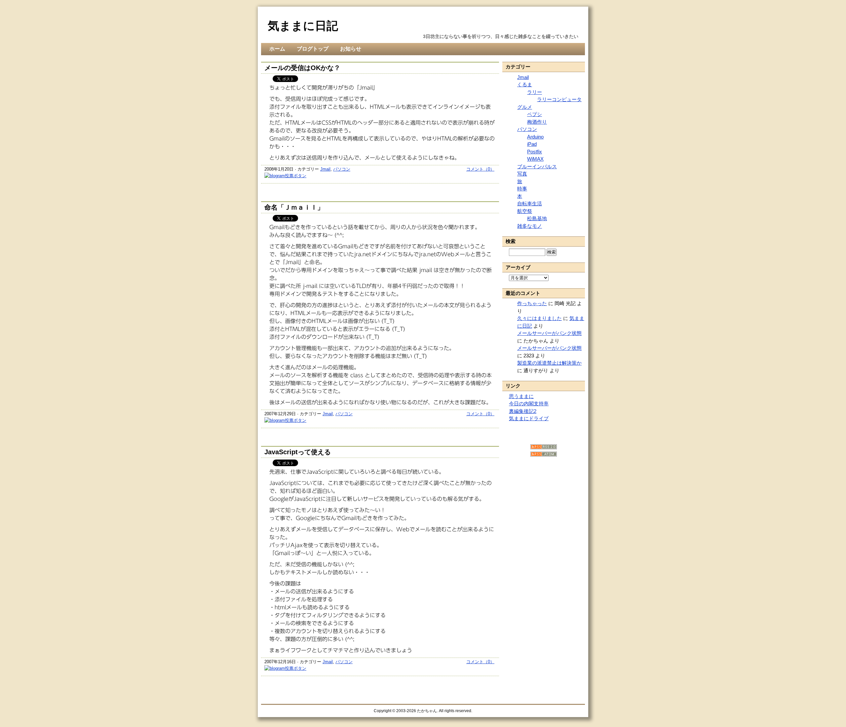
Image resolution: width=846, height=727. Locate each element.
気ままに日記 (303, 25)
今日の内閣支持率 (529, 403)
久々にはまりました (539, 318)
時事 (522, 188)
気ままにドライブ (529, 418)
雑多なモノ (529, 226)
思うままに (521, 396)
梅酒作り (537, 122)
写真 (522, 174)
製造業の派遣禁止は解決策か (549, 363)
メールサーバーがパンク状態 (549, 333)
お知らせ (350, 49)
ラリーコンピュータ (559, 99)
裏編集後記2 (522, 411)
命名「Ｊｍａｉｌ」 (294, 207)
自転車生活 (529, 203)
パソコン (341, 169)
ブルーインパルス (537, 166)
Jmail (325, 169)
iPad (532, 144)
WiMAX (535, 159)
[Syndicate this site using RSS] (543, 447)
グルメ (524, 107)
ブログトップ (312, 49)
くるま (524, 84)
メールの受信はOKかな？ (302, 67)
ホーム (277, 49)
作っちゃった (532, 303)
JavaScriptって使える (297, 452)
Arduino (535, 137)
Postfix (534, 151)
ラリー (534, 92)
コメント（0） (480, 169)
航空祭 (524, 211)
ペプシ (534, 114)
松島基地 (537, 218)
